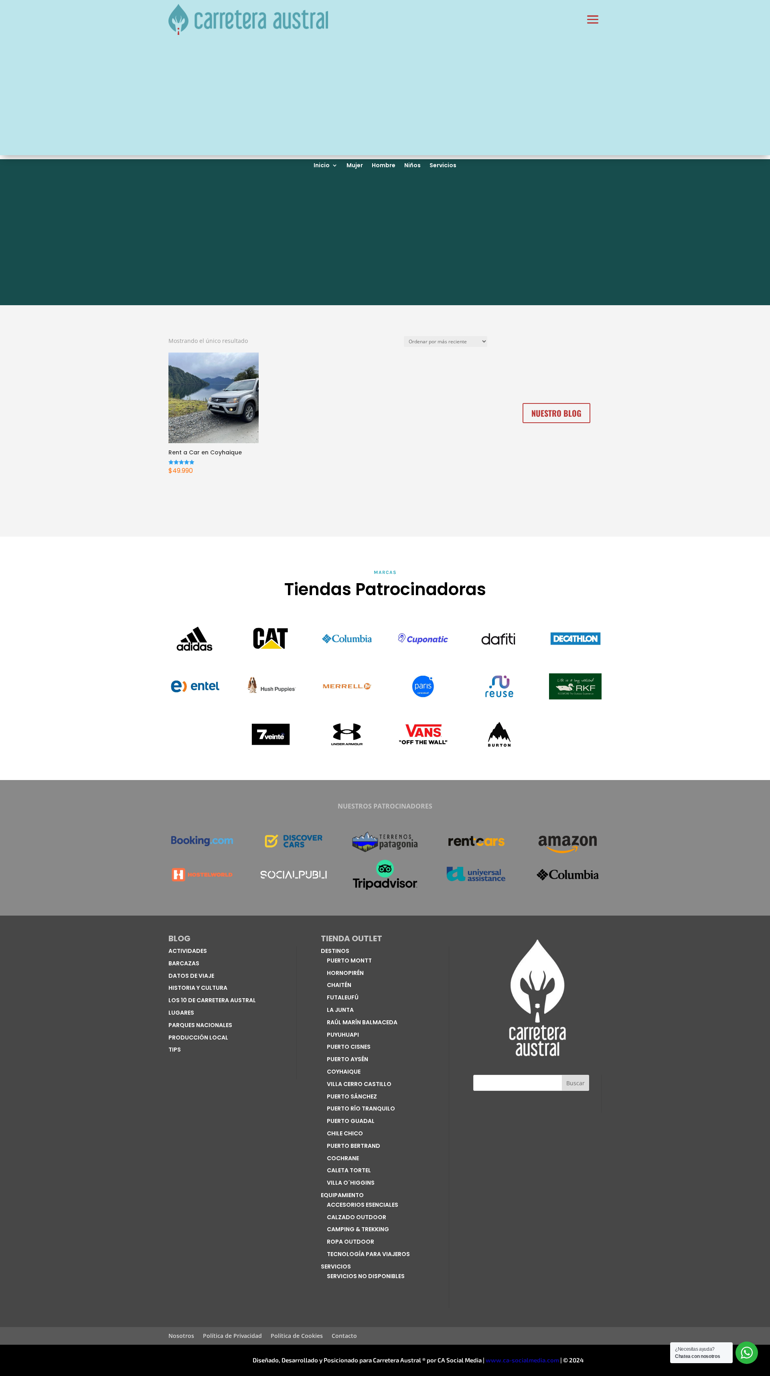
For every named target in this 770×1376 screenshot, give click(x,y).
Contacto (344, 1336)
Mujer (354, 165)
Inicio (322, 165)
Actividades (187, 951)
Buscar (575, 1083)
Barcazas (183, 963)
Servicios (443, 165)
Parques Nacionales (200, 1025)
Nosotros (181, 1336)
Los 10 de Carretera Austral (212, 1000)
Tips (174, 1050)
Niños (412, 165)
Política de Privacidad (232, 1336)
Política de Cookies (297, 1336)
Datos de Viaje (191, 976)
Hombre (383, 165)
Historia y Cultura (197, 988)
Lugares (181, 1013)
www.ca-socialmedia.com (522, 1360)
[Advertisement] (385, 99)
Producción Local (198, 1038)
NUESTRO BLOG (556, 413)
